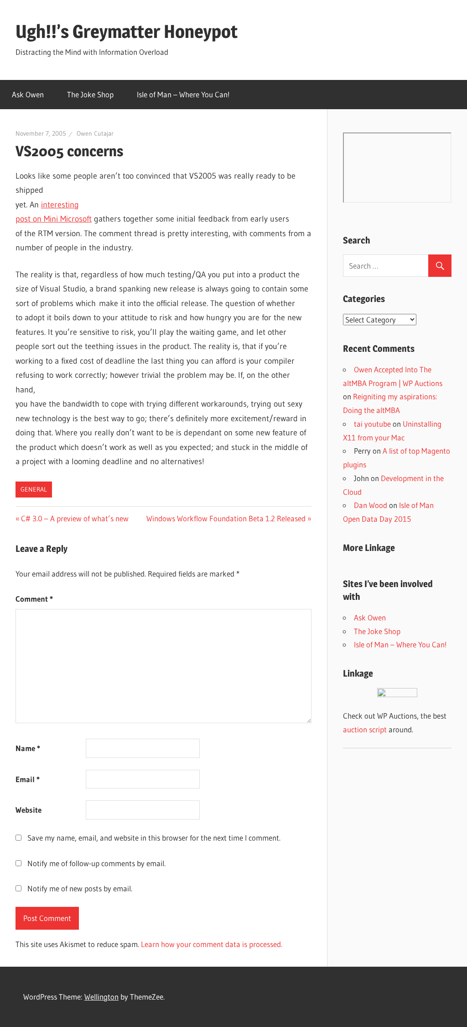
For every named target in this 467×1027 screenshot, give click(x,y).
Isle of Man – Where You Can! (183, 94)
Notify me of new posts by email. (79, 888)
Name (28, 748)
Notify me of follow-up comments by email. (96, 863)
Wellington (101, 996)
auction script (365, 729)
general (34, 489)
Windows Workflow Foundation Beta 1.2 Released (226, 518)
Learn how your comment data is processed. (211, 944)
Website (29, 810)
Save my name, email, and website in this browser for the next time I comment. (153, 837)
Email (28, 779)
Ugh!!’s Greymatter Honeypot (127, 31)
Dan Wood (370, 505)
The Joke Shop (90, 94)
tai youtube (372, 424)
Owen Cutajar (95, 133)
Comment (34, 598)
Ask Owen (28, 94)
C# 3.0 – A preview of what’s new (75, 518)
